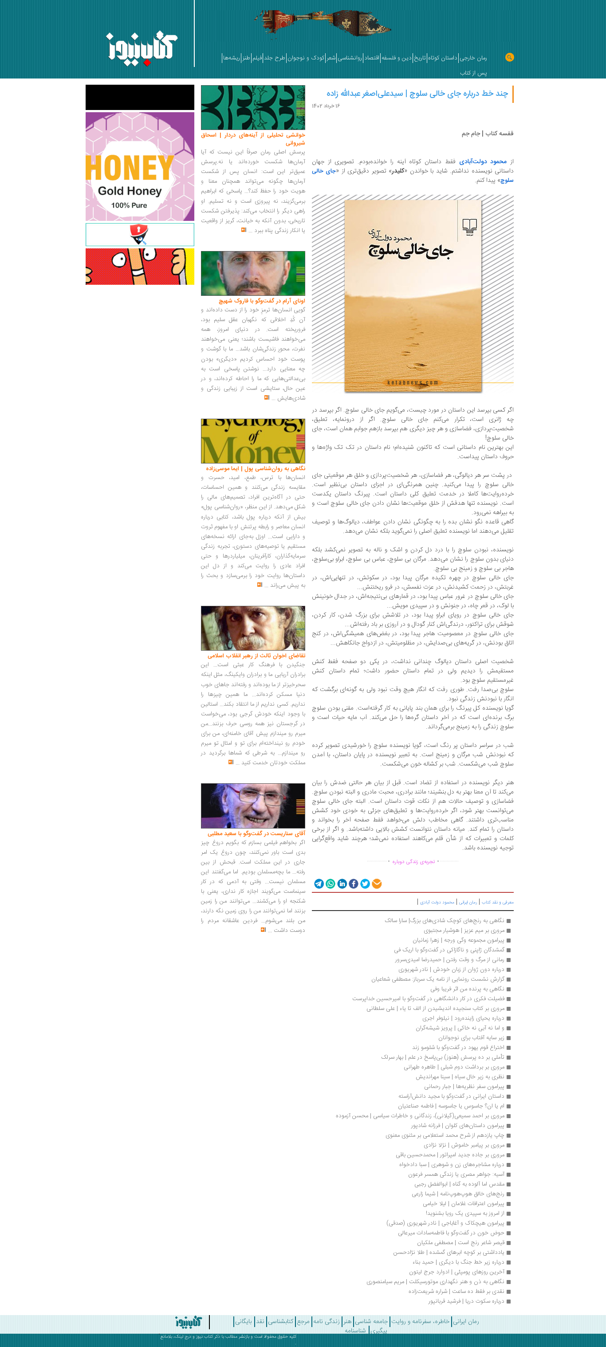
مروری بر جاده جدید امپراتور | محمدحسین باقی (450, 1155)
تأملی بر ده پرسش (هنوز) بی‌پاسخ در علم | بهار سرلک (442, 1057)
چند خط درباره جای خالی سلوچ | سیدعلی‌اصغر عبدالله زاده (417, 94)
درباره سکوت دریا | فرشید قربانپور (466, 1301)
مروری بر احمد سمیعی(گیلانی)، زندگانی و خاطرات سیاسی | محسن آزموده (420, 1116)
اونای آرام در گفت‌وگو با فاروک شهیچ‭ (262, 301)
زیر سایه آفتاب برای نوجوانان (471, 1038)
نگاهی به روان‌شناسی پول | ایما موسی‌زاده (255, 469)
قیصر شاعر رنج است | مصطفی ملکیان (460, 1243)
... (250, 231)
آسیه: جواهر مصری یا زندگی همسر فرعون (456, 1174)
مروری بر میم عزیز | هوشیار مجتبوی (464, 930)
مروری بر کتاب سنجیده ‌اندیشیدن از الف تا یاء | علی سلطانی (435, 1008)
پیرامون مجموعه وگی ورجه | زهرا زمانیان (458, 940)
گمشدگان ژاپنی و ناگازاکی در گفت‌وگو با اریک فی (449, 950)
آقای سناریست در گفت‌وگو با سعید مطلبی (256, 834)
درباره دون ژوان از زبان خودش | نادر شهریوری (451, 969)
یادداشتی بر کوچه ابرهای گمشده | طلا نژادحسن (449, 1252)
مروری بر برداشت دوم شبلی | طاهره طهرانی (454, 1067)
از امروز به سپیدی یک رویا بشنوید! (465, 1213)
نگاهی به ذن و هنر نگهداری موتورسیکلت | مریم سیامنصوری (435, 1282)
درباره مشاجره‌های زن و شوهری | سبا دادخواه (451, 1165)
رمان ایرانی (468, 902)
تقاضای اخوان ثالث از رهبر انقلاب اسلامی (256, 656)
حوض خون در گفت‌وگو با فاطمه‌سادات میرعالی (451, 1233)
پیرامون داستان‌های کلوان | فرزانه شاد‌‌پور (457, 1126)
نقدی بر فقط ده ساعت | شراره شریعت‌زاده (456, 1291)
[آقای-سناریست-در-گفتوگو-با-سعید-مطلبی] (253, 806)
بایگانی (243, 1321)
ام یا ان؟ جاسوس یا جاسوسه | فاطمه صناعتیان (451, 1106)
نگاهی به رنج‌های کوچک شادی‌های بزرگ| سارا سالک (444, 921)
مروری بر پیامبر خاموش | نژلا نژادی (464, 1145)
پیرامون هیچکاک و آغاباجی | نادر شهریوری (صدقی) (445, 1223)
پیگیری (378, 1331)
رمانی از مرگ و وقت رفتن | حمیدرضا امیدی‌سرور (449, 960)
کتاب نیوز (204, 1336)
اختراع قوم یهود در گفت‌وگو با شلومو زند (458, 1047)
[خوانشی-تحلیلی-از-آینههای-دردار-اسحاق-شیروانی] (253, 107)
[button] (318, 883)
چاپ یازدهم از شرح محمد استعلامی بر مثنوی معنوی (445, 1135)
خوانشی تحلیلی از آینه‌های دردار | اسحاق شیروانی (253, 139)
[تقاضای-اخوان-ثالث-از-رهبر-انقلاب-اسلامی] (253, 628)
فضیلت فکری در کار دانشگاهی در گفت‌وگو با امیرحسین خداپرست (428, 999)
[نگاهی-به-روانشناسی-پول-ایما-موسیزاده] (253, 441)
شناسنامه (355, 1331)
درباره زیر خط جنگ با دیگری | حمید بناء (458, 1262)
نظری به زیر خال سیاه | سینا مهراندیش (460, 1077)
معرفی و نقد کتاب (498, 902)
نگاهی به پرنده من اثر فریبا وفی (467, 989)
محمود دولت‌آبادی (483, 162)
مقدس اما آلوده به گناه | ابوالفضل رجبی (459, 1184)
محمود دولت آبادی (437, 902)
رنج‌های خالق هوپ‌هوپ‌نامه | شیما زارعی (458, 1194)
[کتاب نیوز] (168, 1322)
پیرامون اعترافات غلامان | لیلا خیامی (463, 1204)
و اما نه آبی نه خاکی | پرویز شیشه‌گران (460, 1028)
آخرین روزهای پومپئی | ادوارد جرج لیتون (456, 1272)
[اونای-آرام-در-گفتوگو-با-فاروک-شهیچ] (253, 273)
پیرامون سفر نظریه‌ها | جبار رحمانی (464, 1087)
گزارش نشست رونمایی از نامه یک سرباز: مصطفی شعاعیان (437, 979)
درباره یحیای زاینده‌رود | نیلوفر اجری (463, 1018)
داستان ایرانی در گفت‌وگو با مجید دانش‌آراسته (450, 1096)
